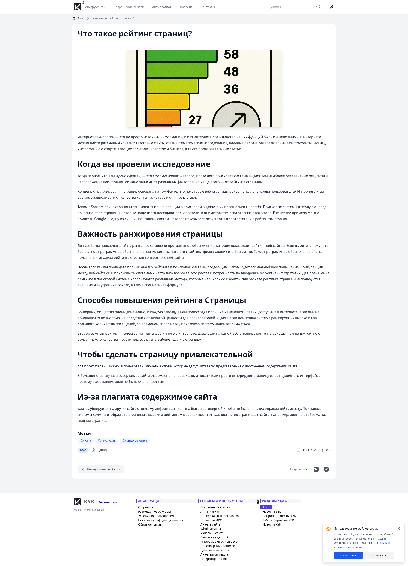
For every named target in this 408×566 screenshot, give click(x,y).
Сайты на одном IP (214, 537)
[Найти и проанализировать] (318, 7)
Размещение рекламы (154, 511)
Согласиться (348, 555)
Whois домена (210, 529)
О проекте (145, 507)
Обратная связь (150, 524)
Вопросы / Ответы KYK (279, 516)
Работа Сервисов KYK (278, 520)
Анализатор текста (214, 554)
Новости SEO (272, 511)
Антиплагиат (161, 7)
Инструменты (95, 7)
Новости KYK (272, 524)
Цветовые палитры (214, 550)
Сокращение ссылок (129, 7)
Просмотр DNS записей (217, 546)
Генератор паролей (214, 559)
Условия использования (156, 516)
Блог (80, 18)
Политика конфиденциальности (161, 520)
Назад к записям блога (103, 469)
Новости (186, 7)
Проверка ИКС (211, 520)
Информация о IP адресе (218, 541)
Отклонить (379, 555)
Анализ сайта (210, 524)
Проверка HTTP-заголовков (220, 516)
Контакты (208, 7)
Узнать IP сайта (212, 533)
